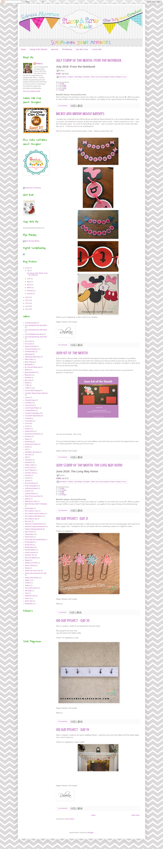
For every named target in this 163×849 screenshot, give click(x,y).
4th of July (28, 341)
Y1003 (62, 491)
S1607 (58, 74)
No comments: (63, 105)
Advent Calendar (31, 346)
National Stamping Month (33, 529)
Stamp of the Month (38, 49)
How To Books (30, 470)
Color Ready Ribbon (32, 408)
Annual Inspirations (31, 349)
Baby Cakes (29, 359)
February (30, 291)
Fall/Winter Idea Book (32, 452)
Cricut (27, 423)
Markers (27, 499)
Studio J (27, 580)
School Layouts (30, 552)
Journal (27, 481)
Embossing (29, 442)
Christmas (28, 403)
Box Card (28, 380)
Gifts (26, 457)
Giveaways (28, 460)
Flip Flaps (28, 455)
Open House (29, 532)
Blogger (90, 832)
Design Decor (29, 431)
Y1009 (64, 87)
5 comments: (62, 612)
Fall (26, 449)
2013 (27, 303)
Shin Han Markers (31, 558)
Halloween (28, 462)
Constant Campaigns (32, 413)
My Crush (28, 521)
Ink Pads (28, 475)
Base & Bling (29, 362)
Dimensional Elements (32, 434)
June (29, 279)
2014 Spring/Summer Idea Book (36, 337)
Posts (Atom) (69, 819)
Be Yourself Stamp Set (32, 367)
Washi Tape (29, 601)
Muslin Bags (29, 508)
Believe (27, 370)
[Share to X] (76, 105)
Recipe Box (29, 545)
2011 (27, 309)
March (29, 287)
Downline (28, 436)
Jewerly (27, 478)
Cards (27, 397)
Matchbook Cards (31, 501)
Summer (28, 583)
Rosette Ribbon (30, 550)
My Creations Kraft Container (35, 513)
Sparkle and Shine (31, 563)
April (29, 285)
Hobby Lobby (29, 465)
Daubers (28, 429)
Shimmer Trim (30, 555)
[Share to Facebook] (79, 105)
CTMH (27, 385)
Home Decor (29, 468)
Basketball (28, 364)
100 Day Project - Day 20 (72, 620)
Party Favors (29, 537)
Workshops (67, 49)
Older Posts (135, 815)
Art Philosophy (30, 351)
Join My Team (82, 49)
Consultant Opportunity (33, 416)
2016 (27, 268)
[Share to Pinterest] (81, 105)
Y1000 (62, 83)
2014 (27, 300)
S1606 (58, 478)
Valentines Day (30, 596)
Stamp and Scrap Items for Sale (36, 573)
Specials (54, 49)
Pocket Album (29, 542)
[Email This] (71, 105)
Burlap (27, 383)
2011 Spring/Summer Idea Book (36, 325)
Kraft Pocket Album (31, 488)
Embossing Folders (31, 444)
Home (23, 49)
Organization (29, 534)
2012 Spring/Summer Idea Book (36, 330)
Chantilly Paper (30, 400)
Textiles (27, 585)
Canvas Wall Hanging (32, 390)
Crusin (27, 426)
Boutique (28, 377)
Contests (28, 418)
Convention (29, 421)
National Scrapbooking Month (35, 526)
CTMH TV (28, 388)
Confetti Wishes (30, 410)
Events (27, 447)
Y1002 (64, 85)
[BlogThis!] (74, 105)
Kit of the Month (30, 483)
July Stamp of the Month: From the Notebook (88, 60)
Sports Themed (30, 565)
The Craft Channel (31, 588)
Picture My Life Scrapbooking (35, 539)
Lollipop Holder (30, 493)
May (28, 282)
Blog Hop (28, 375)
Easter (27, 439)
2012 (27, 306)
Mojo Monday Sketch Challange (36, 504)
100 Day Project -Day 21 (72, 518)
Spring (27, 568)
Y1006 (62, 493)
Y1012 (62, 90)
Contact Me (97, 49)
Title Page (28, 591)
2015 (27, 297)
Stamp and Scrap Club (32, 570)
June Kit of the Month (72, 353)
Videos (27, 598)
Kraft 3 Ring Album (31, 486)
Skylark (27, 560)
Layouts (27, 491)
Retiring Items (29, 547)
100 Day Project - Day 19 (72, 729)
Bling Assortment (30, 372)
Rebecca (39, 64)
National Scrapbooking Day (34, 524)
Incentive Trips (30, 473)
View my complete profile (31, 91)
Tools (27, 593)
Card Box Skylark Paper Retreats (36, 393)
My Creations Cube (31, 511)
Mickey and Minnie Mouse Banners (80, 114)
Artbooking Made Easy (32, 357)
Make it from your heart (33, 496)
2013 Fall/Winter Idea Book (34, 334)
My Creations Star (31, 519)
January (30, 293)
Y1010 (64, 88)
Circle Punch (29, 405)
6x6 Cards (28, 344)
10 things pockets (31, 323)
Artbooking (28, 354)
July (28, 270)
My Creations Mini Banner (34, 516)
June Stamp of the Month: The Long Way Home (89, 465)
